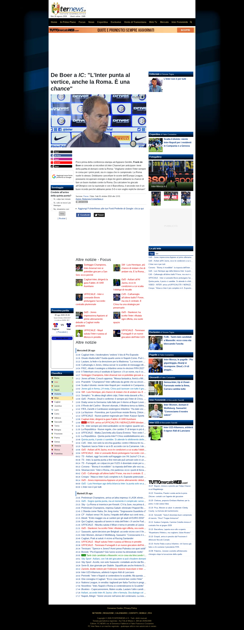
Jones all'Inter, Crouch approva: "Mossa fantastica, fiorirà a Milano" (114, 378)
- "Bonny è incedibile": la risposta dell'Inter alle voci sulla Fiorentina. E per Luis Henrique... (130, 466)
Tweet (100, 215)
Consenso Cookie (115, 608)
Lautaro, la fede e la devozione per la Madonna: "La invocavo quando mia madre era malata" (127, 361)
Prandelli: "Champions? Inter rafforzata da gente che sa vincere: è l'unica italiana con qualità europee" (132, 382)
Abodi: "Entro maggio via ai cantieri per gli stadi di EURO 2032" (113, 518)
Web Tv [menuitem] (153, 22)
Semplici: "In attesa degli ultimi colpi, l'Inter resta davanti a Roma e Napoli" (118, 395)
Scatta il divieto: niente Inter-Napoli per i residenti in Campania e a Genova (118, 385)
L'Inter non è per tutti (91, 487)
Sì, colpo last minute (62, 199)
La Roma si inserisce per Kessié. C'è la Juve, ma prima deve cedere (118, 504)
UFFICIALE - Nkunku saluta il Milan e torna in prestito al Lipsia (112, 525)
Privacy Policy (130, 608)
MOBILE (143, 613)
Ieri (157, 254)
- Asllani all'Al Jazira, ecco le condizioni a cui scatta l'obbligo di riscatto (119, 449)
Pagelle (153, 355)
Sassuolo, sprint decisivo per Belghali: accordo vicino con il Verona (114, 531)
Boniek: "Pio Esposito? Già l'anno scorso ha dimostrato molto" (112, 552)
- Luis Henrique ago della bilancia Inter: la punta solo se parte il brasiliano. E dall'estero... (128, 483)
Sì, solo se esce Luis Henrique (62, 204)
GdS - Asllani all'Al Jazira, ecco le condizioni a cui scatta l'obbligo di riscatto (180, 261)
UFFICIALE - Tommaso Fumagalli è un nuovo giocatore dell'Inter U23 (133, 333)
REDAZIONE (108, 613)
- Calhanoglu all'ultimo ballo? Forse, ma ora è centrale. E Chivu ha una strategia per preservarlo (128, 301)
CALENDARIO (121, 613)
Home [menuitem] (54, 22)
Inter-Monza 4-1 (159, 186)
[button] (62, 213)
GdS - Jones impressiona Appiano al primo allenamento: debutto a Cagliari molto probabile (185, 257)
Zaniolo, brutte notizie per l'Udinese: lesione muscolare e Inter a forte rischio (119, 569)
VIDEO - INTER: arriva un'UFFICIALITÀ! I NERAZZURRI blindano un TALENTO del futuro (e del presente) (192, 285)
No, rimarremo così (61, 209)
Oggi (151, 254)
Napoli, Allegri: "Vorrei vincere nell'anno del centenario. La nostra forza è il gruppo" (122, 596)
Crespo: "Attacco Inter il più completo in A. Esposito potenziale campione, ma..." (121, 477)
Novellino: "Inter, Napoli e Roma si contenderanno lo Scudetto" (112, 586)
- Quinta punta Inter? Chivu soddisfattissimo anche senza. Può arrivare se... (126, 436)
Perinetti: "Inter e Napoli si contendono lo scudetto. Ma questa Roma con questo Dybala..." (126, 575)
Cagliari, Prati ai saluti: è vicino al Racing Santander (107, 538)
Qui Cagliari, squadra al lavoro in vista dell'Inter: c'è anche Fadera (114, 521)
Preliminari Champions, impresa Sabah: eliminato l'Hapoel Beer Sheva (116, 508)
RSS (150, 613)
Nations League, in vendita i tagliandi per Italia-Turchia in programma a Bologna (121, 582)
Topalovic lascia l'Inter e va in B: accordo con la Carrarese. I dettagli (115, 446)
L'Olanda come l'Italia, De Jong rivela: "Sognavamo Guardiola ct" (113, 511)
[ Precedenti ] (62, 332)
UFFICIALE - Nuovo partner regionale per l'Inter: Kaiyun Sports (112, 416)
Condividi (85, 215)
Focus (86, 196)
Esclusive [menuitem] (116, 22)
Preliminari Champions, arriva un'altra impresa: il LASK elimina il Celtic (116, 498)
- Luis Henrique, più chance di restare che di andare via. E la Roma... (133, 268)
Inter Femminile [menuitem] (180, 22)
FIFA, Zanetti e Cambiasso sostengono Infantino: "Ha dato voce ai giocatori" (119, 409)
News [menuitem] (91, 22)
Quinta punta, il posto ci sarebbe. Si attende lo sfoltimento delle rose (115, 439)
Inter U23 (154, 422)
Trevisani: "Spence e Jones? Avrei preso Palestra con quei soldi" (113, 548)
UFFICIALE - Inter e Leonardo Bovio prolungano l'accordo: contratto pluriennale (121, 453)
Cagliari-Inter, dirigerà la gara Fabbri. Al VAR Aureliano (96, 282)
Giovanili (154, 377)
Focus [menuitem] (82, 22)
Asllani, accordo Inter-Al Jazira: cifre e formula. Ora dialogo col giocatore (117, 592)
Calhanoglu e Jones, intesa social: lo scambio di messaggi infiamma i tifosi (118, 365)
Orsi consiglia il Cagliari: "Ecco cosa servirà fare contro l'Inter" (112, 579)
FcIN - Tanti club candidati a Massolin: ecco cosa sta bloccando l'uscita (177, 340)
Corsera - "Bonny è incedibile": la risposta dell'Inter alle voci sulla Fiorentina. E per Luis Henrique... (189, 268)
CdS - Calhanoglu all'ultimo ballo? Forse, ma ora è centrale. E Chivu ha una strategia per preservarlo (189, 274)
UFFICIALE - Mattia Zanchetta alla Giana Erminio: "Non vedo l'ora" (114, 433)
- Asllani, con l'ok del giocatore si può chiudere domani (113, 559)
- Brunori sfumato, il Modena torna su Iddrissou (114, 405)
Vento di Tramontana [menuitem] (135, 22)
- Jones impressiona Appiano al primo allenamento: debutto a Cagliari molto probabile (91, 319)
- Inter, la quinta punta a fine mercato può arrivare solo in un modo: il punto (120, 460)
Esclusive (154, 332)
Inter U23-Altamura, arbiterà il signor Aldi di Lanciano (107, 572)
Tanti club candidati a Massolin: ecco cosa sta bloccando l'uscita (116, 555)
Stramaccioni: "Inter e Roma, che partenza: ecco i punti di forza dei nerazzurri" (120, 470)
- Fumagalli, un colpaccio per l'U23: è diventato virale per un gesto (116, 463)
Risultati (62, 218)
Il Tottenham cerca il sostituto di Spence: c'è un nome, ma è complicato (116, 372)
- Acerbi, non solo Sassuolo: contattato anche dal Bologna (115, 562)
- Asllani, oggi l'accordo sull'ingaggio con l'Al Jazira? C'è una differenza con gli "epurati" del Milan (131, 456)
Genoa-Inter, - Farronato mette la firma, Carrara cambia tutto (177, 385)
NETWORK (97, 613)
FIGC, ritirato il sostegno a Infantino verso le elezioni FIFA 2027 (112, 368)
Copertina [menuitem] (102, 22)
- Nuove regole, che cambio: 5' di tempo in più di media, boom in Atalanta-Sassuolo (130, 429)
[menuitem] (191, 22)
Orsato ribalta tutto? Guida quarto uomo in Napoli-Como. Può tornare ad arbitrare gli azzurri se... (129, 358)
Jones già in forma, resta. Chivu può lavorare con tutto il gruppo (114, 388)
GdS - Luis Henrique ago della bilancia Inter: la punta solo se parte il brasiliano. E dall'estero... (187, 271)
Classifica (57, 373)
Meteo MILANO (62, 338)
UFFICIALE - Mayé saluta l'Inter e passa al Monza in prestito (95, 333)
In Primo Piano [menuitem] (68, 22)
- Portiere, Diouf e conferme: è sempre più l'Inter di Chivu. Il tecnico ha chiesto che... (125, 399)
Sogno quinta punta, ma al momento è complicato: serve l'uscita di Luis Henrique (124, 501)
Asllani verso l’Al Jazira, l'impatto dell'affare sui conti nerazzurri (115, 514)
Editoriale (154, 74)
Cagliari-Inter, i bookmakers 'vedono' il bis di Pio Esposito (110, 355)
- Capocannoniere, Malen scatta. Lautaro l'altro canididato (114, 589)
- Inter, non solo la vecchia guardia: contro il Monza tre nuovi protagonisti (119, 443)
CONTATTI (133, 613)
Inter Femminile (157, 400)
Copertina (154, 134)
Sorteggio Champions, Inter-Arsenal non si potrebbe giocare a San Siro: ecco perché (123, 375)
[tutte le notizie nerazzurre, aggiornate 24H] (69, 8)
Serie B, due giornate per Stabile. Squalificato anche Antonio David (114, 565)
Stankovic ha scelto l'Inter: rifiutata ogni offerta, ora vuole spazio (116, 528)
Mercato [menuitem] (164, 22)
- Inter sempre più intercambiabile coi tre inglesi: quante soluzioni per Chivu (120, 426)
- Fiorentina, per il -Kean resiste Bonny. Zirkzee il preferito (118, 412)
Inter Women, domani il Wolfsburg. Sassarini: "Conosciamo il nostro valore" (118, 535)
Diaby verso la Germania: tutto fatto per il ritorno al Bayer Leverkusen (115, 402)
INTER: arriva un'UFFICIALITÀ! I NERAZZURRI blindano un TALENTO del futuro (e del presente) (133, 422)
